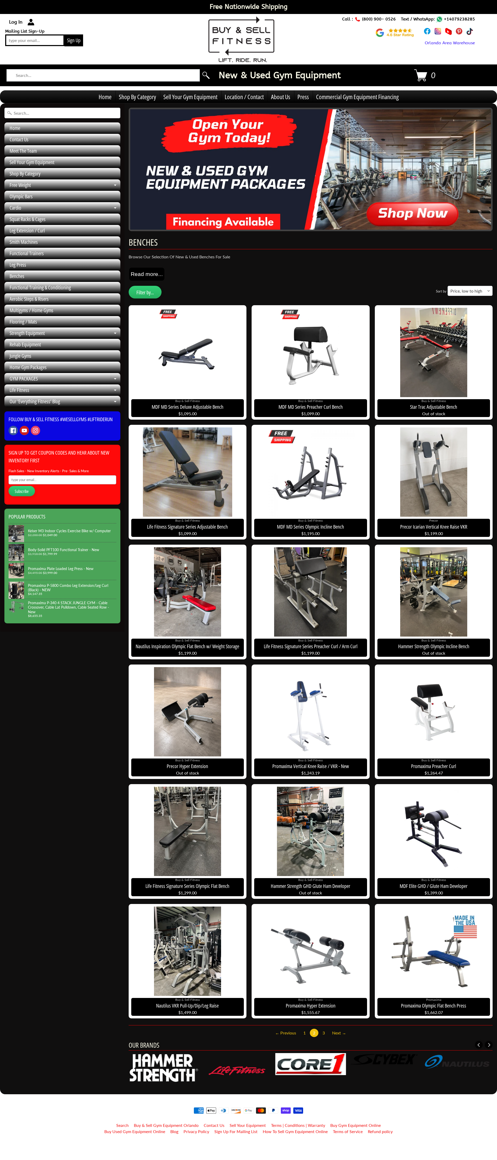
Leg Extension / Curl (27, 230)
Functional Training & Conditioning (40, 287)
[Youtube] (24, 430)
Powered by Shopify (248, 1149)
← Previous (285, 1032)
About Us (280, 96)
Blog (174, 1131)
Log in (16, 22)
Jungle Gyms (20, 355)
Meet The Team (23, 150)
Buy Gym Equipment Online (355, 1125)
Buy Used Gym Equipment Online (134, 1131)
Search (122, 1125)
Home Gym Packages (28, 367)
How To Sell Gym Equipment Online (295, 1131)
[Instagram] (35, 430)
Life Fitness (65, 391)
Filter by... (145, 292)
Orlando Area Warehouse (450, 42)
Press (303, 96)
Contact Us (19, 139)
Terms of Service (348, 1131)
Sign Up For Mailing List (236, 1131)
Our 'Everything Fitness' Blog (65, 402)
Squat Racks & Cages (28, 219)
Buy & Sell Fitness (246, 1145)
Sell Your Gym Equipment (190, 96)
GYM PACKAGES (65, 379)
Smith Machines (24, 241)
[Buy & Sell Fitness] (241, 59)
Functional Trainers (27, 253)
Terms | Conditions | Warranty (298, 1125)
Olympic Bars (21, 196)
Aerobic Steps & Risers (29, 298)
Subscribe (22, 491)
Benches (17, 276)
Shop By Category (137, 96)
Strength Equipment (65, 334)
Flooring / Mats (23, 321)
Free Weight (65, 186)
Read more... (147, 274)
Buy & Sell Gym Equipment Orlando (166, 1125)
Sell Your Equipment (248, 1125)
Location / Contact (244, 96)
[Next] (489, 1045)
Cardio (65, 209)
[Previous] (479, 1045)
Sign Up (74, 40)
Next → (339, 1032)
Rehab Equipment (25, 344)
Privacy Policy (196, 1131)
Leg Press (18, 264)
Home (105, 96)
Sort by (441, 291)
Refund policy (380, 1131)
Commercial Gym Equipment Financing (357, 96)
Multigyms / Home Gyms (31, 310)
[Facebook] (13, 430)
